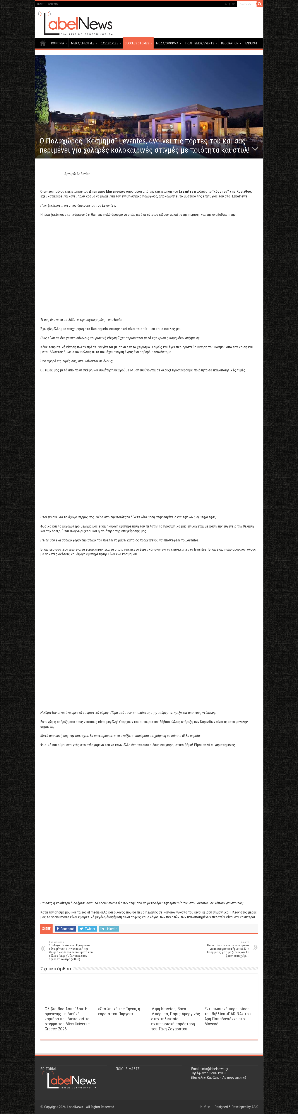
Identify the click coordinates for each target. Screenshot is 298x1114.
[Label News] (74, 22)
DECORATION (229, 43)
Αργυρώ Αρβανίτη (77, 174)
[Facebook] (229, 4)
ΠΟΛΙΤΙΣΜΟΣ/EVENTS (199, 43)
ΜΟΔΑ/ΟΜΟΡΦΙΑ (167, 43)
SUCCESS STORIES (137, 43)
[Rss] (225, 4)
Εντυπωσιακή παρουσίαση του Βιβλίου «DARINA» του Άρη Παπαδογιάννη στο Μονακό (227, 1016)
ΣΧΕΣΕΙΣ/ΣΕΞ (109, 43)
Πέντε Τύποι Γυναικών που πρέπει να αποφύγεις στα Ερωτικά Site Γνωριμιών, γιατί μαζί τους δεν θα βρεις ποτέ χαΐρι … (228, 949)
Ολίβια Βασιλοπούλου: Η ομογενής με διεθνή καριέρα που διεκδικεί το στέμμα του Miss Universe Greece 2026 (67, 1018)
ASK (255, 1107)
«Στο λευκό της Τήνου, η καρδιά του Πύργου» (119, 1011)
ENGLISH (251, 43)
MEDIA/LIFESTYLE (82, 43)
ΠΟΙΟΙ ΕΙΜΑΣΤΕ (128, 1069)
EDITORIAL (48, 1069)
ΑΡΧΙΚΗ (43, 42)
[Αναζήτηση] (260, 4)
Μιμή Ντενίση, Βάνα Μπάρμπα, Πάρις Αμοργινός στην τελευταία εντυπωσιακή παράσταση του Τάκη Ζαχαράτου (175, 1018)
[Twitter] (233, 4)
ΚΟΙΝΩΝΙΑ (57, 43)
